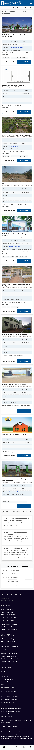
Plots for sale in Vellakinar (10, 577)
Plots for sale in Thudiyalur (10, 581)
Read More (17, 741)
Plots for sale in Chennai (8, 656)
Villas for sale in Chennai (8, 641)
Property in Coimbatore (8, 617)
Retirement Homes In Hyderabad (11, 711)
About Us (4, 674)
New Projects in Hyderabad (9, 699)
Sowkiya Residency (15, 492)
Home (3, 671)
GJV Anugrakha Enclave (16, 297)
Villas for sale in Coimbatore (9, 646)
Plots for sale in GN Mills (9, 574)
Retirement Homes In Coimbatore (11, 714)
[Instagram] (16, 594)
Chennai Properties (7, 600)
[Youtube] (20, 594)
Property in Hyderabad (8, 615)
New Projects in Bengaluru (9, 691)
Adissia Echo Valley (15, 246)
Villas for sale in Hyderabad (9, 644)
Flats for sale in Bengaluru (9, 624)
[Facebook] (2, 594)
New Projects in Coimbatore (9, 696)
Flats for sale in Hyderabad (9, 629)
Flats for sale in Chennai (8, 627)
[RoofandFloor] (11, 3)
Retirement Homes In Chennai (10, 706)
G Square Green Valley (16, 47)
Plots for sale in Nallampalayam (12, 570)
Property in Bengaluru (7, 609)
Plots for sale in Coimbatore (9, 661)
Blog (2, 684)
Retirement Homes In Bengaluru (11, 708)
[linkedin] (11, 594)
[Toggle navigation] (31, 3)
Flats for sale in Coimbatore (9, 632)
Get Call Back (24, 62)
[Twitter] (7, 594)
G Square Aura (13, 146)
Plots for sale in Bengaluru (9, 653)
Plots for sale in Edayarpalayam (12, 585)
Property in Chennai (7, 612)
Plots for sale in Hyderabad (9, 659)
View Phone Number (9, 62)
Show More (5, 54)
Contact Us (4, 676)
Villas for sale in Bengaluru (9, 639)
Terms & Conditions (7, 679)
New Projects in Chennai (8, 694)
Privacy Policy (5, 682)
